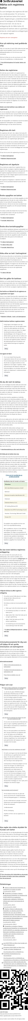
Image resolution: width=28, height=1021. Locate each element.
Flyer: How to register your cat (12, 675)
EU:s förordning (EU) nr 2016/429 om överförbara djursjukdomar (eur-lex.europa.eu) (13, 953)
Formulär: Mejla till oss (7, 220)
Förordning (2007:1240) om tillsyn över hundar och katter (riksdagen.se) (13, 948)
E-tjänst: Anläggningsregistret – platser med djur (15, 630)
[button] (14, 476)
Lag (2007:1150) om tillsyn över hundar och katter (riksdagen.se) (14, 944)
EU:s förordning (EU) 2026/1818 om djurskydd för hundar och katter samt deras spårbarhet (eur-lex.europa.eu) (14, 876)
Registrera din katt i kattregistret (8, 37)
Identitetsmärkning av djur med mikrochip (13, 449)
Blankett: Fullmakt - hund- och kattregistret (13, 316)
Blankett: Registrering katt (8, 158)
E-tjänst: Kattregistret (7, 155)
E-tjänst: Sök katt (6, 272)
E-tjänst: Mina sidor (6, 244)
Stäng (6, 348)
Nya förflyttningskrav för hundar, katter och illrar (13, 63)
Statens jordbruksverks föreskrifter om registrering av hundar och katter (14, 889)
